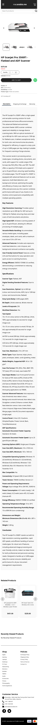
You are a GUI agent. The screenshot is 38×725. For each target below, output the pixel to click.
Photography (6, 683)
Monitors (4, 669)
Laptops (4, 659)
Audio (4, 676)
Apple (3, 654)
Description (6, 104)
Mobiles (4, 671)
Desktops (4, 662)
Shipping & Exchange (19, 104)
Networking (5, 666)
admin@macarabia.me (11, 706)
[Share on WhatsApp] (35, 80)
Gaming (4, 657)
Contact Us (23, 664)
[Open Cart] (34, 4)
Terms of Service (24, 662)
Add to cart (16, 80)
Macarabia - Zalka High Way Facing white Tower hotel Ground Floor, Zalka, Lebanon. (19, 698)
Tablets (4, 674)
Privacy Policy (24, 659)
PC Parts (4, 664)
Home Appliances (7, 685)
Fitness (4, 681)
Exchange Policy (24, 654)
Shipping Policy (24, 657)
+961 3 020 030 (9, 704)
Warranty (32, 104)
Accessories (5, 678)
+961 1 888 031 (9, 701)
